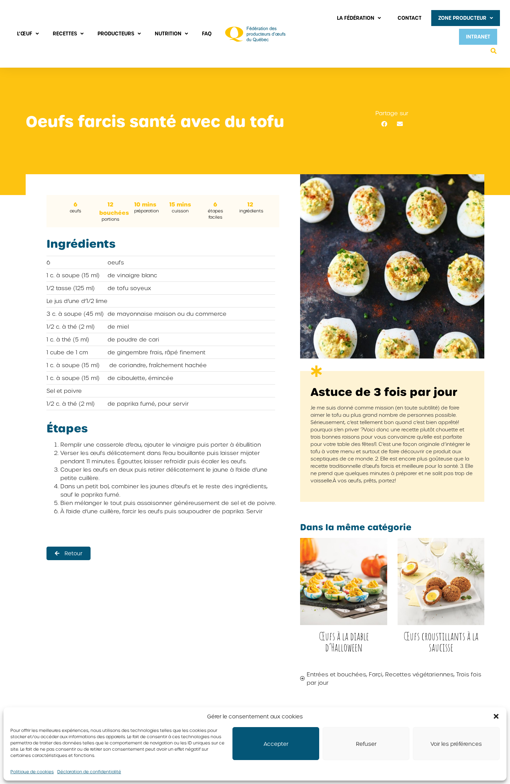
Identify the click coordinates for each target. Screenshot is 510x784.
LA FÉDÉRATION (355, 18)
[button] (496, 716)
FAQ (207, 33)
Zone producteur (462, 18)
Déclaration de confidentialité (89, 771)
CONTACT (410, 18)
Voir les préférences (456, 744)
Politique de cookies (32, 771)
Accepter (276, 744)
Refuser (366, 744)
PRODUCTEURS (115, 33)
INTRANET (478, 37)
